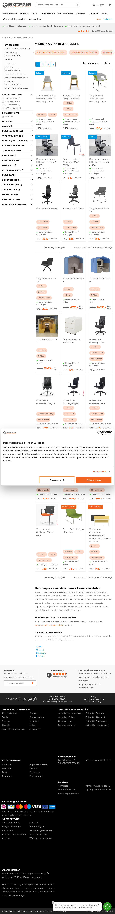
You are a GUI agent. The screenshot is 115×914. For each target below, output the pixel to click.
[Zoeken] (77, 4)
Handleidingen (36, 826)
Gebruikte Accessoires (96, 721)
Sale (98, 19)
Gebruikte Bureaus (95, 713)
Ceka (38, 647)
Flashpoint (108, 911)
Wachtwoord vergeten (40, 838)
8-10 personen (13, 108)
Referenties (7, 776)
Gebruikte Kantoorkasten (70, 713)
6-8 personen (12, 98)
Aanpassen (55, 480)
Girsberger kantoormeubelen (12, 83)
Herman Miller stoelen (14, 74)
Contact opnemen (11, 822)
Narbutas (33, 768)
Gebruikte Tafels (66, 721)
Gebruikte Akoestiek (95, 717)
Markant (40, 650)
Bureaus (24, 13)
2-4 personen (12, 105)
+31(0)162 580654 (58, 699)
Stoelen (6, 721)
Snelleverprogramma (68, 793)
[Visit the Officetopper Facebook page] (20, 699)
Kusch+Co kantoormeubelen (12, 68)
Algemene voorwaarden (14, 834)
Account (6, 838)
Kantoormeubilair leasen (98, 786)
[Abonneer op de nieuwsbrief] (32, 683)
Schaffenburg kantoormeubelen (12, 53)
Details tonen (99, 471)
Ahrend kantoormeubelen (16, 88)
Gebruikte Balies (66, 717)
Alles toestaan (94, 480)
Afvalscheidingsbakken (14, 19)
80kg (9, 116)
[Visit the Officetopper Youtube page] (25, 699)
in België (54, 247)
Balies (104, 13)
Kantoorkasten (10, 13)
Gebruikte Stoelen (67, 725)
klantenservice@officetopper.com (57, 701)
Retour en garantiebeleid (41, 830)
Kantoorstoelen (65, 13)
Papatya (8, 59)
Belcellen (94, 13)
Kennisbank (7, 830)
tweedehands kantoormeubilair (49, 625)
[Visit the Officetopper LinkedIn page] (30, 699)
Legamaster (10, 63)
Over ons (33, 822)
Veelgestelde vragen (12, 826)
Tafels (34, 13)
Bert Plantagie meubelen (16, 78)
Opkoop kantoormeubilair (98, 789)
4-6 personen (12, 101)
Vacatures (7, 764)
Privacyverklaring (38, 834)
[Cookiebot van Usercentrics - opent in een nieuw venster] (99, 433)
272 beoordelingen (105, 31)
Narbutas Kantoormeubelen (17, 49)
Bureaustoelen (47, 13)
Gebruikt (108, 19)
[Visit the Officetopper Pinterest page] (35, 699)
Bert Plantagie (36, 776)
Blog (4, 772)
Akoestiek (81, 13)
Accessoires (35, 19)
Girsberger (41, 653)
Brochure (6, 768)
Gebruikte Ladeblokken (97, 725)
